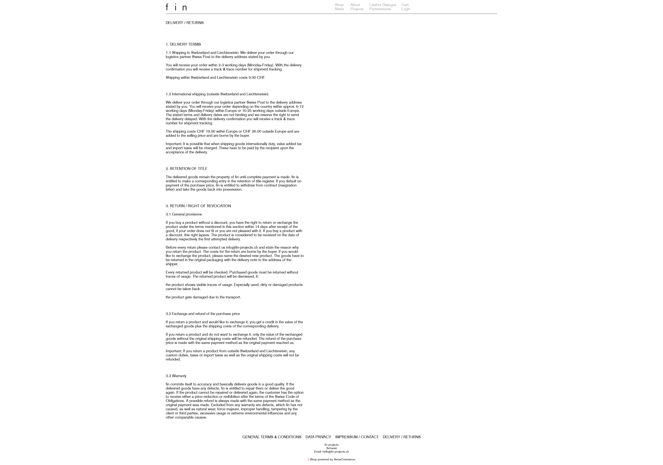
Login (405, 9)
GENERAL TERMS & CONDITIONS (271, 437)
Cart (405, 4)
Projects (357, 9)
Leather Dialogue (382, 4)
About (355, 4)
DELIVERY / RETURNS (402, 437)
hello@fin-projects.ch (336, 451)
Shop (339, 4)
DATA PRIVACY (318, 437)
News (339, 9)
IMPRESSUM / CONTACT (357, 437)
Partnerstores (380, 9)
